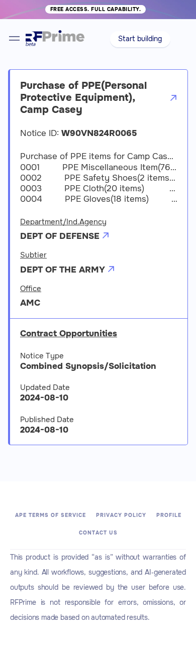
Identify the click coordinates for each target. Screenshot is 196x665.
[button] (140, 39)
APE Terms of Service (50, 515)
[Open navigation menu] (14, 38)
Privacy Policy (121, 515)
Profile (168, 515)
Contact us (98, 532)
